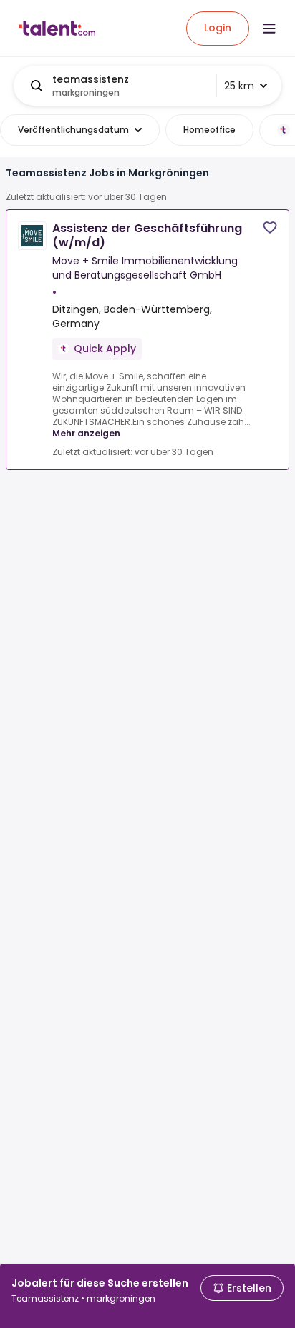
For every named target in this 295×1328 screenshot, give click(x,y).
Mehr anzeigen (86, 433)
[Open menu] (269, 28)
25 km (239, 86)
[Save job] (270, 227)
